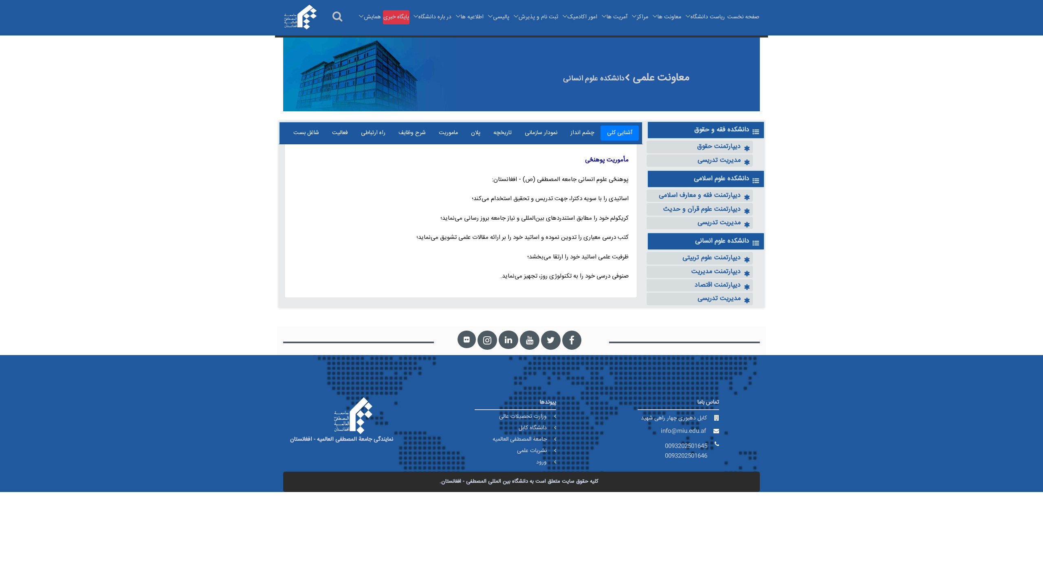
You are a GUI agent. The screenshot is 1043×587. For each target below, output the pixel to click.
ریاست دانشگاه (708, 17)
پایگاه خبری (396, 17)
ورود (541, 462)
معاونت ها (669, 17)
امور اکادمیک (582, 17)
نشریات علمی (532, 450)
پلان (475, 133)
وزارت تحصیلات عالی (523, 416)
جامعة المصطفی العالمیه (520, 439)
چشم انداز (582, 133)
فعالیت (340, 133)
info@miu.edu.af (683, 431)
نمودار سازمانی (541, 133)
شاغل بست (306, 133)
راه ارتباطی (373, 133)
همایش (372, 17)
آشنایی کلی (619, 133)
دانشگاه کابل (533, 428)
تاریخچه (502, 133)
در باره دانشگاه (434, 17)
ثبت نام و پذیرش (538, 17)
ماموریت (448, 133)
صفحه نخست (743, 17)
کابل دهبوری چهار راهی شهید (674, 418)
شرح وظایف (412, 133)
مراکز (642, 17)
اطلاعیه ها (472, 17)
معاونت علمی (659, 78)
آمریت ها (617, 17)
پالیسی (501, 17)
